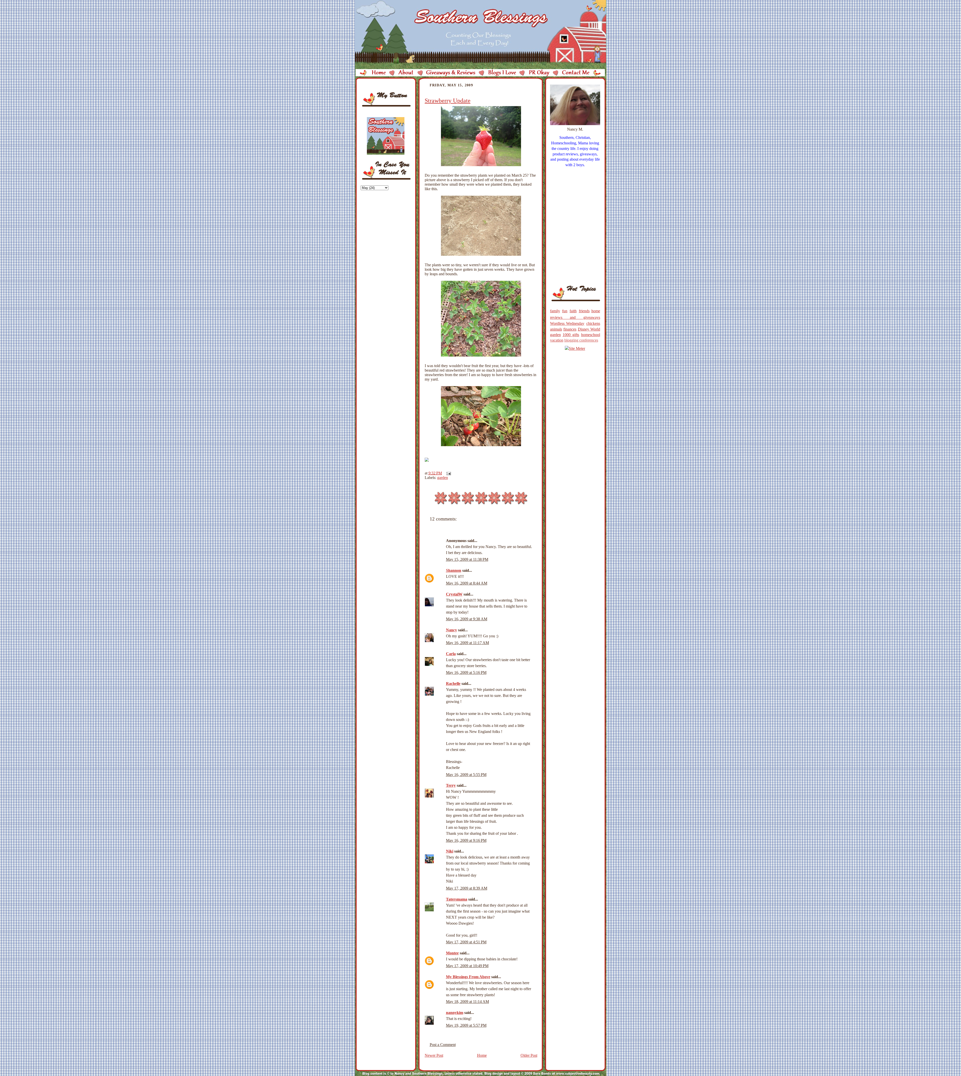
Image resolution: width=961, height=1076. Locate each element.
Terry (451, 785)
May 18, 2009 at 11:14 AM (467, 1001)
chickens (593, 323)
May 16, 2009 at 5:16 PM (466, 672)
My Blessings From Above (468, 977)
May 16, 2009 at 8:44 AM (466, 583)
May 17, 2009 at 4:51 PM (466, 942)
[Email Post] (447, 473)
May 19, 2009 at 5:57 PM (466, 1025)
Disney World (589, 329)
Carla (451, 654)
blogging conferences (581, 340)
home (595, 311)
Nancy (451, 630)
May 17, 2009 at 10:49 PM (467, 966)
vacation (556, 340)
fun (564, 311)
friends (584, 311)
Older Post (529, 1055)
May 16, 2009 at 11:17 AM (467, 643)
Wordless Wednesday (567, 323)
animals (556, 329)
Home (482, 1055)
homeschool (590, 335)
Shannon (453, 570)
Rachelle (453, 683)
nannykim (454, 1012)
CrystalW (454, 594)
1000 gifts (571, 335)
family (555, 311)
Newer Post (434, 1055)
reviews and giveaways (575, 317)
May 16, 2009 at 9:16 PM (466, 840)
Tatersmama (456, 899)
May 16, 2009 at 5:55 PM (466, 774)
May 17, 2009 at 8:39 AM (466, 888)
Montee (452, 953)
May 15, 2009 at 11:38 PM (467, 559)
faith (573, 311)
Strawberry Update (447, 100)
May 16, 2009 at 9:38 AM (466, 619)
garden (442, 477)
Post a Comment (443, 1044)
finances (569, 329)
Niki (449, 851)
